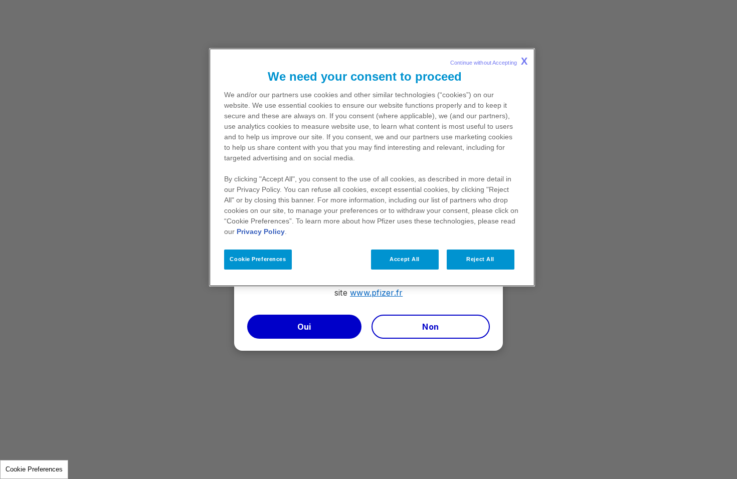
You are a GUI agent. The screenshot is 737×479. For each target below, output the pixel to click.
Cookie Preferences (34, 469)
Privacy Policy (261, 231)
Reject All (480, 259)
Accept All (405, 259)
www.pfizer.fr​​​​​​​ (376, 293)
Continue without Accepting (488, 61)
